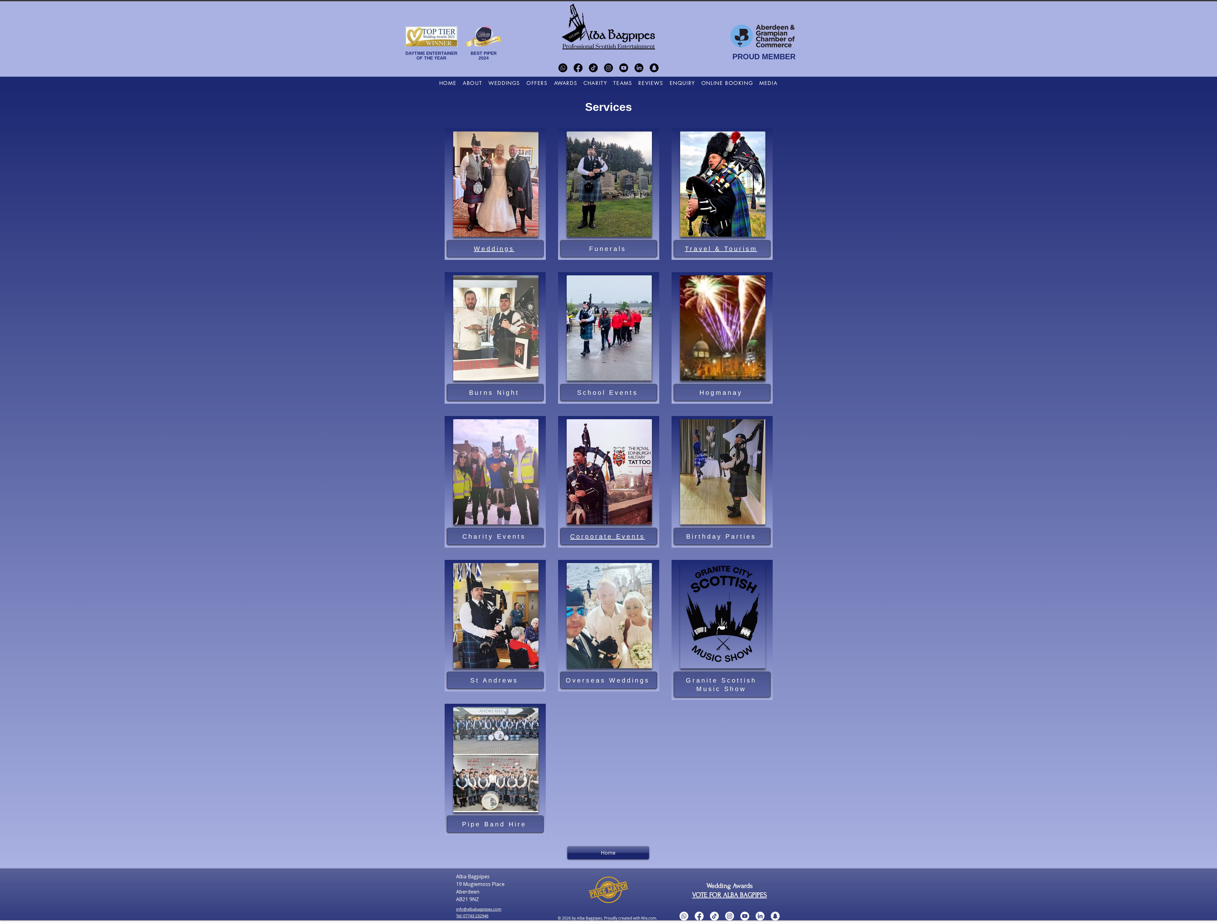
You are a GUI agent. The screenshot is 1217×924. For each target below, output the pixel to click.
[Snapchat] (654, 67)
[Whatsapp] (562, 67)
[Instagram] (608, 67)
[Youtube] (623, 67)
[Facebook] (578, 67)
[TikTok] (593, 67)
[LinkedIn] (638, 67)
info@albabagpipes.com (478, 909)
